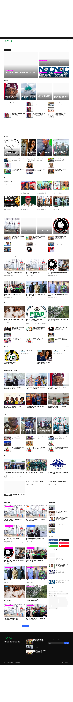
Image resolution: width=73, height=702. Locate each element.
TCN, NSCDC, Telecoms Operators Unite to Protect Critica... (62, 103)
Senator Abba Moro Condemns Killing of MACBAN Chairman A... (18, 333)
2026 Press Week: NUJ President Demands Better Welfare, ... (60, 159)
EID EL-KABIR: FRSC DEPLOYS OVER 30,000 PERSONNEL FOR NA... (18, 448)
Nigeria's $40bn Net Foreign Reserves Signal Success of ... (39, 108)
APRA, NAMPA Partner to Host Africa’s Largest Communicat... (44, 153)
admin (7, 75)
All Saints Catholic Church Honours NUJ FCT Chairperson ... (60, 191)
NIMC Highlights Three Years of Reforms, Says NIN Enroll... (58, 273)
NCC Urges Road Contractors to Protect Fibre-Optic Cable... (35, 295)
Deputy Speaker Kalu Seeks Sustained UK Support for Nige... (36, 407)
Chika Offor (51, 595)
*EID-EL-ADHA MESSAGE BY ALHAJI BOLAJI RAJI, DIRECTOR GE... (18, 159)
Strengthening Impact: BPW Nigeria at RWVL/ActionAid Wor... (57, 407)
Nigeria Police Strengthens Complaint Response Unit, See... (39, 243)
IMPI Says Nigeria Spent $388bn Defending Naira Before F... (10, 182)
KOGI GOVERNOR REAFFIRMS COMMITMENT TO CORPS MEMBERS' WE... (60, 363)
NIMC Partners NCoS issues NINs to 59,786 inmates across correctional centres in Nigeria (26, 49)
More (54, 40)
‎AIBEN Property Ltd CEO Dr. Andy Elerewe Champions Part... (14, 495)
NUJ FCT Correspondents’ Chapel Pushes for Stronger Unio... (59, 207)
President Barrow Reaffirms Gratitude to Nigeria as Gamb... (39, 437)
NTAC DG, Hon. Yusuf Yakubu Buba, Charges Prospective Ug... (60, 430)
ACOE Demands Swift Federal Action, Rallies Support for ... (61, 328)
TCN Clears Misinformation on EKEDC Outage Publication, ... (13, 273)
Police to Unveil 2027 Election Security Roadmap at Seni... (18, 328)
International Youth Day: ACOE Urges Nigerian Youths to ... (60, 231)
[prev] (66, 50)
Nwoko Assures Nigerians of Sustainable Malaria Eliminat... (60, 333)
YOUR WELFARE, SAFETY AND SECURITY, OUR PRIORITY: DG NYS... (61, 339)
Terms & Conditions (64, 662)
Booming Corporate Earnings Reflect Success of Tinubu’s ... (39, 159)
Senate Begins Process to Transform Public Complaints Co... (61, 248)
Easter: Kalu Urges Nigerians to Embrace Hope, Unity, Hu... (27, 207)
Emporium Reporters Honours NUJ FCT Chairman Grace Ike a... (44, 191)
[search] (68, 41)
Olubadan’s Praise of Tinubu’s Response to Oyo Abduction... (11, 153)
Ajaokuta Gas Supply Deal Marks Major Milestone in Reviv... (18, 114)
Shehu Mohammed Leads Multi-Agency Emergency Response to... (40, 448)
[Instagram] (11, 642)
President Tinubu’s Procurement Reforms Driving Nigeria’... (60, 114)
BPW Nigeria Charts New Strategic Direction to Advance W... (12, 407)
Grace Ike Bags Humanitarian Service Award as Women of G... (28, 153)
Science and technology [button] (41, 40)
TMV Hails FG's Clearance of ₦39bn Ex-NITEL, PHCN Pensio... (57, 388)
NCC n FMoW (51, 608)
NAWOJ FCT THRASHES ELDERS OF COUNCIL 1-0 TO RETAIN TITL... (34, 482)
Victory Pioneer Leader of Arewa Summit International (57, 597)
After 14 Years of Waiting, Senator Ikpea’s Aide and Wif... (14, 320)
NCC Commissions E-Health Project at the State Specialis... (62, 581)
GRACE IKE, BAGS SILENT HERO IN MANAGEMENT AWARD (27, 191)
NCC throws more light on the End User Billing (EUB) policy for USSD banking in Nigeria (52, 62)
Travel (55, 595)
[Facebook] (5, 642)
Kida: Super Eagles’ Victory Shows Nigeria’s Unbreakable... (34, 473)
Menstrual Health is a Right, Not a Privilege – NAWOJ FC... (17, 339)
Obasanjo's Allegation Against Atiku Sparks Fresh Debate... (15, 102)
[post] (21, 65)
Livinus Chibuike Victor (60, 593)
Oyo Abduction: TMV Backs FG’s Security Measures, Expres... (35, 333)
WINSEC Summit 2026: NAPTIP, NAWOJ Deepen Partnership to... (61, 243)
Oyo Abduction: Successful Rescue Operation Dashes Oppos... (44, 351)
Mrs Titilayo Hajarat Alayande (53, 599)
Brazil (50, 606)
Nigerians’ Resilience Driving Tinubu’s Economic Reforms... (27, 231)
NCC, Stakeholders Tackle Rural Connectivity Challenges (61, 571)
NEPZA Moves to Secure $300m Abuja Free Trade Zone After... (35, 388)
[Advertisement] (30, 18)
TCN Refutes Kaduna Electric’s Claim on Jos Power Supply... (11, 231)
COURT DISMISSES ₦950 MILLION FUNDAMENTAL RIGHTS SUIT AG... (61, 442)
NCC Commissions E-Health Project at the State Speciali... (45, 75)
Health (67, 593)
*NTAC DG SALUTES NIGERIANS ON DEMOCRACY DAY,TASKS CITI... (62, 565)
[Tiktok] (13, 642)
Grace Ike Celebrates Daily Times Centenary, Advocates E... (60, 152)
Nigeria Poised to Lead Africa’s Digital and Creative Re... (18, 442)
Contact (5, 37)
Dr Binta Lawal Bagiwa (52, 593)
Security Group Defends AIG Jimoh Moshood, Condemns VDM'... (17, 243)
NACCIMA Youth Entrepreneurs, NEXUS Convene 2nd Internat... (13, 388)
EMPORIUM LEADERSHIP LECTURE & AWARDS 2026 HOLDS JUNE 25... (11, 207)
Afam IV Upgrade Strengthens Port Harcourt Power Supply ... (34, 599)
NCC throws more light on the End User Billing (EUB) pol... (58, 576)
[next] (68, 50)
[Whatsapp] (16, 642)
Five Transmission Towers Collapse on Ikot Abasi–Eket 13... (58, 320)
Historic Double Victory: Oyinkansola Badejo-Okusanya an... (28, 363)
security (56, 608)
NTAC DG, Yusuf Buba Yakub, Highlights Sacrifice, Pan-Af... (44, 431)
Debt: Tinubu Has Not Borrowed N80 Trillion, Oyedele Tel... (61, 108)
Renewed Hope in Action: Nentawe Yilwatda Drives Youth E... (39, 170)
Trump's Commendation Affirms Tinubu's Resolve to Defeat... (61, 97)
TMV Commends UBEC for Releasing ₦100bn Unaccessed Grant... (11, 351)
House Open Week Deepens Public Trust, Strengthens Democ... (44, 96)
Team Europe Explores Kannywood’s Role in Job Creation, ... (14, 473)
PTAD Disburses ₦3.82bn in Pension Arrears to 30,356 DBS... (34, 320)
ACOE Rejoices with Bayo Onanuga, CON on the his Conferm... (62, 559)
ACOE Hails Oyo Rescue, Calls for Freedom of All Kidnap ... (39, 248)
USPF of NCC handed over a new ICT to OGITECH (59, 606)
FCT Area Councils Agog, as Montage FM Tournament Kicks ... (58, 473)
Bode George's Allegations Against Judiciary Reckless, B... (15, 107)
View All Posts (44, 502)
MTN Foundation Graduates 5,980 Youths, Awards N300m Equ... (43, 207)
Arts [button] (34, 40)
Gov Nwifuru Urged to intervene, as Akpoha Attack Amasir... (62, 553)
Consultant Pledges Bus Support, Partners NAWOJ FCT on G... (60, 170)
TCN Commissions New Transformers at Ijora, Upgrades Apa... (35, 619)
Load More (25, 625)
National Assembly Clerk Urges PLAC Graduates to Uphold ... (28, 97)
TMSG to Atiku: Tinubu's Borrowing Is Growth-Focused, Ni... (39, 103)
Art (57, 591)
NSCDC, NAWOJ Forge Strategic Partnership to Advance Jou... (17, 248)
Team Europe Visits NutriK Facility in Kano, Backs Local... (61, 437)
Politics (50, 591)
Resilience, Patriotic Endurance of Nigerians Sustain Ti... (12, 97)
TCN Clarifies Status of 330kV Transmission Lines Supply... (33, 273)
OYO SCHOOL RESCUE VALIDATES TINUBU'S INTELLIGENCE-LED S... (39, 114)
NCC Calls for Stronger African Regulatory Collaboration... (58, 295)
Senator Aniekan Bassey (63, 599)
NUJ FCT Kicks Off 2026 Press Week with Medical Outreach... (39, 164)
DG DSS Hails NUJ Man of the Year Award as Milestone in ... (39, 237)
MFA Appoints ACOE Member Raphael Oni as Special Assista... (11, 430)
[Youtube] (19, 642)
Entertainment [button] (28, 40)
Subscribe (66, 643)
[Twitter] (8, 642)
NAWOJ (54, 591)
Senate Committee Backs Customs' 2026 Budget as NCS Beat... (17, 437)
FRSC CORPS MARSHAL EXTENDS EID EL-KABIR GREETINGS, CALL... (61, 448)
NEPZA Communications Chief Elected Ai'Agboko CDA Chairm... (18, 237)
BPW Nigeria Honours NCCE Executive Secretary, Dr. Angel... (39, 640)
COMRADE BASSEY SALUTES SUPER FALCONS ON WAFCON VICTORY (57, 482)
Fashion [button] (21, 40)
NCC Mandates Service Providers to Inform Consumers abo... (60, 75)
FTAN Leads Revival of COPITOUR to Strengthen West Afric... (28, 430)
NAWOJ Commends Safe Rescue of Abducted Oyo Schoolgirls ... (39, 328)
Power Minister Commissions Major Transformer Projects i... (12, 295)
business (60, 591)
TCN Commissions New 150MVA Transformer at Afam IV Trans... (12, 619)
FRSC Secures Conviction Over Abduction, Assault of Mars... (38, 339)
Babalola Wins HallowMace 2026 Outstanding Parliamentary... (60, 164)
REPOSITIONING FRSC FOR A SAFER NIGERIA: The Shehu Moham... (39, 442)
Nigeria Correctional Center (53, 604)
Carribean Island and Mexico (63, 604)
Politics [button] (16, 40)
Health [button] (49, 40)
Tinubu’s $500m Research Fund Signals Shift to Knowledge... (18, 164)
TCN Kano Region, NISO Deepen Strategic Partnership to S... (60, 237)
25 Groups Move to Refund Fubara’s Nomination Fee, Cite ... (18, 170)
